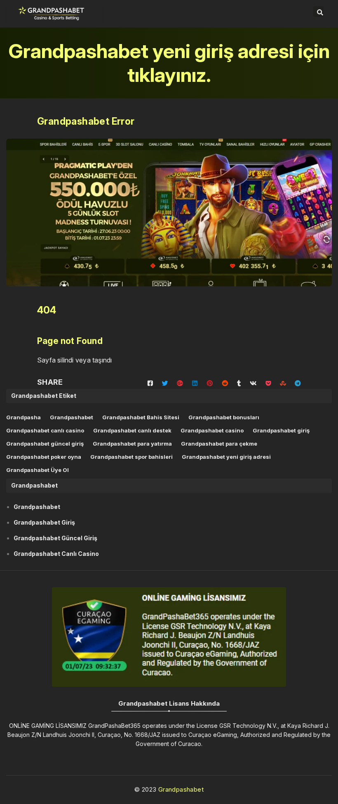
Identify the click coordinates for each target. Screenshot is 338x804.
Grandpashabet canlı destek (132, 430)
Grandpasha (23, 417)
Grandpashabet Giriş (44, 522)
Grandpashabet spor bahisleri (131, 456)
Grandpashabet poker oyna (43, 456)
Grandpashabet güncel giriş (45, 443)
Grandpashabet (71, 417)
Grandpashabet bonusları (223, 417)
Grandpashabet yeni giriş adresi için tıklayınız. (169, 63)
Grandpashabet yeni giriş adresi (226, 456)
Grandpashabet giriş (281, 430)
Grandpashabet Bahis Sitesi (140, 417)
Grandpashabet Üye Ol (37, 470)
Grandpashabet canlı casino (45, 430)
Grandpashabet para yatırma (132, 443)
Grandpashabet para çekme (219, 443)
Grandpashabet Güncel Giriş (55, 537)
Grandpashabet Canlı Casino (56, 553)
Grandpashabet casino (212, 430)
